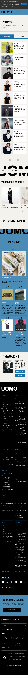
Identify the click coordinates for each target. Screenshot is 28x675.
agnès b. (4, 337)
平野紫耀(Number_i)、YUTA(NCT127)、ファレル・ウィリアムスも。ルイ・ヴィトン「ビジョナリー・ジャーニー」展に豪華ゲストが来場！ (19, 46)
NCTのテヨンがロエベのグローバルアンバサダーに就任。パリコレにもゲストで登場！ (19, 97)
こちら (15, 660)
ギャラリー (5, 279)
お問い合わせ (17, 643)
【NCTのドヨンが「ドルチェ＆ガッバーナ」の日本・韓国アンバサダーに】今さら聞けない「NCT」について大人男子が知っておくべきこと (19, 147)
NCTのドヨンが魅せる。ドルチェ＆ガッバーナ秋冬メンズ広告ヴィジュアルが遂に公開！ (19, 72)
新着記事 (7, 36)
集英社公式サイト (5, 643)
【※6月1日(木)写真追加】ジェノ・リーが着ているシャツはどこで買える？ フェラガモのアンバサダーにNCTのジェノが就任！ (19, 122)
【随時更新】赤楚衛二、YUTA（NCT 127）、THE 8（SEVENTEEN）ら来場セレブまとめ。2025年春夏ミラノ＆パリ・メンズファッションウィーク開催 (19, 59)
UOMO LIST (23, 205)
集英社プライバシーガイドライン (7, 645)
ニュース (18, 303)
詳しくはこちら (24, 3)
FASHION (3, 205)
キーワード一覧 (9, 170)
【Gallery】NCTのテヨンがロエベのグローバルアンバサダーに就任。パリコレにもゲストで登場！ (19, 84)
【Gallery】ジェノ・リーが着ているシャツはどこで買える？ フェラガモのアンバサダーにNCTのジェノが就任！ (19, 110)
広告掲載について (5, 647)
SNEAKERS (4, 277)
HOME (2, 170)
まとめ (4, 303)
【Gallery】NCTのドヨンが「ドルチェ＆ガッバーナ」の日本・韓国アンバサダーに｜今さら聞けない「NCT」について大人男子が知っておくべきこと (19, 135)
